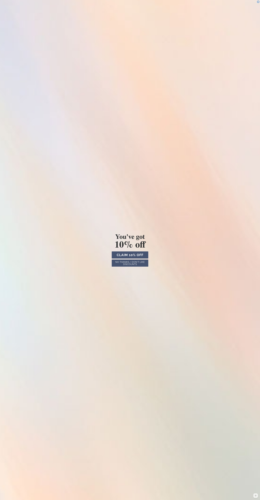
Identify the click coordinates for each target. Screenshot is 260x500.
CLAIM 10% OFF (130, 255)
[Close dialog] (258, 2)
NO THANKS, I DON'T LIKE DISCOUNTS (130, 263)
